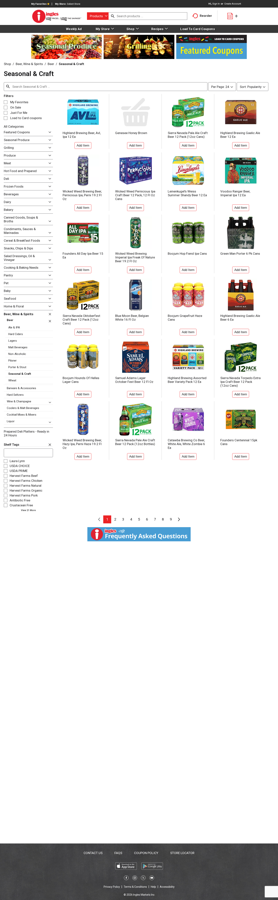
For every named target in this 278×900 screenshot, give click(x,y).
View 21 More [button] (28, 510)
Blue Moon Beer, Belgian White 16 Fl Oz (132, 317)
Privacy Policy (112, 886)
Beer (51, 64)
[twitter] (143, 878)
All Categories (14, 126)
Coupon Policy (146, 853)
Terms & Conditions (135, 886)
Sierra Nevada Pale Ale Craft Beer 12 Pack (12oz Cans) (188, 135)
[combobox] (98, 16)
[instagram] (134, 878)
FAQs (118, 853)
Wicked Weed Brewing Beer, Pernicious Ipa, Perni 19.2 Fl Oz (82, 195)
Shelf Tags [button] (11, 444)
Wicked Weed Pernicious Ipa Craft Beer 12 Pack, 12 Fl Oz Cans (135, 195)
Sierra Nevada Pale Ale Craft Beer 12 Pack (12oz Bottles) (135, 442)
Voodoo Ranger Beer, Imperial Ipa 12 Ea (235, 193)
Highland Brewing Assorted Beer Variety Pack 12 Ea (187, 380)
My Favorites (39, 3)
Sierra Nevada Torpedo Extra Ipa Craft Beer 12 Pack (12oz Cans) (240, 381)
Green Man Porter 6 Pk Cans (240, 253)
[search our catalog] (113, 16)
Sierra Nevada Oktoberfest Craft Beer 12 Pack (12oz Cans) (81, 319)
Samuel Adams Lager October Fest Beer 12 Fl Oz (134, 380)
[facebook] (126, 878)
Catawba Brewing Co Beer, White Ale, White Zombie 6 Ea (186, 444)
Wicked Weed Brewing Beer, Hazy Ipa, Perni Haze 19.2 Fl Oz (82, 444)
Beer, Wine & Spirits (29, 64)
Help (153, 886)
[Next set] (179, 519)
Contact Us (93, 853)
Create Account (232, 3)
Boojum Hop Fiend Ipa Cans (187, 253)
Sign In (216, 3)
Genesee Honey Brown (131, 133)
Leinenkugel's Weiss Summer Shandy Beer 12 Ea (187, 193)
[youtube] (151, 878)
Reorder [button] (206, 16)
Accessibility (167, 886)
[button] (49, 132)
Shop (7, 64)
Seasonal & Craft (71, 64)
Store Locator (182, 853)
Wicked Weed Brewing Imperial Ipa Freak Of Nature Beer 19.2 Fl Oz (135, 257)
